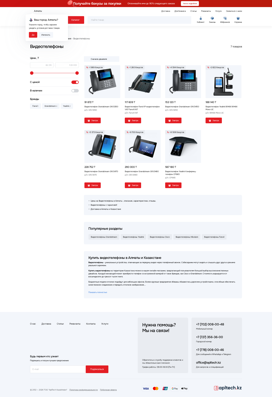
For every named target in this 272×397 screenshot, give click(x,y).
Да (33, 35)
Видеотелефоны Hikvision (187, 237)
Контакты (91, 323)
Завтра (94, 120)
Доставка (165, 11)
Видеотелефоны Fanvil (214, 237)
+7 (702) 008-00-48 (210, 324)
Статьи (193, 11)
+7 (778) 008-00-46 (210, 350)
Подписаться (97, 369)
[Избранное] (117, 68)
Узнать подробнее (190, 3)
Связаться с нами (234, 11)
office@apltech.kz (208, 363)
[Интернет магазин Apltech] (228, 388)
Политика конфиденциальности (83, 390)
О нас (33, 323)
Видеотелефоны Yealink (133, 237)
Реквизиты (206, 11)
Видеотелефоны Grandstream (104, 237)
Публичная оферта (108, 390)
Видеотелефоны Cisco (160, 237)
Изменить (45, 35)
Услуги (218, 11)
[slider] (31, 73)
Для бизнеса (180, 11)
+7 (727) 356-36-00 (209, 337)
